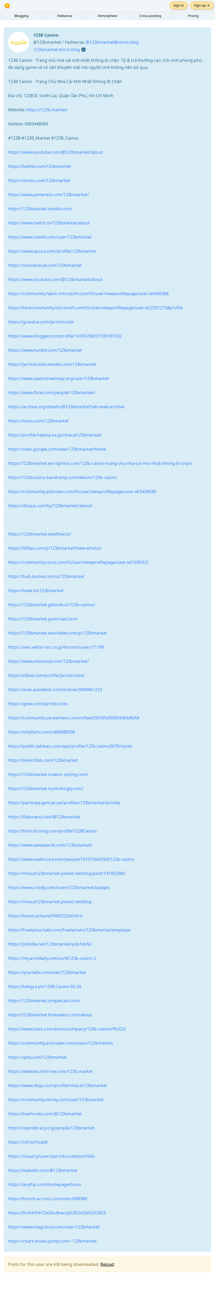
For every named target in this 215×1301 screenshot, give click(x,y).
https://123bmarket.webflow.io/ (39, 534)
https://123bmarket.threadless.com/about (50, 1015)
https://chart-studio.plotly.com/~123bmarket (52, 1241)
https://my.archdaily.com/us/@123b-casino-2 (52, 958)
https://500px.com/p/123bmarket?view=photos (54, 548)
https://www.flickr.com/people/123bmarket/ (51, 392)
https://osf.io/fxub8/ (28, 1142)
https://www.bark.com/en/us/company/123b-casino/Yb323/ (67, 1029)
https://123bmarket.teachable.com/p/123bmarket (57, 633)
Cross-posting (150, 15)
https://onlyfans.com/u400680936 (41, 732)
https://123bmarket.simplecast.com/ (44, 1001)
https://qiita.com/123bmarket (37, 1057)
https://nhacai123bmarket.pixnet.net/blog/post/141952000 (66, 873)
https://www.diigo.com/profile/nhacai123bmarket (57, 1085)
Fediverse (64, 15)
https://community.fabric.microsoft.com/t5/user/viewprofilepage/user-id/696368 (88, 293)
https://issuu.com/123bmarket (38, 421)
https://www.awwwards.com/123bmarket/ (50, 845)
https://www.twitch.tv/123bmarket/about (49, 223)
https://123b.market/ (47, 110)
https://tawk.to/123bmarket (35, 590)
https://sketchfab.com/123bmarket (43, 760)
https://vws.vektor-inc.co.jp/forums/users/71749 (56, 647)
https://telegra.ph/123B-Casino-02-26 (44, 986)
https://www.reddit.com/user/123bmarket (50, 237)
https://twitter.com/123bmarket (39, 166)
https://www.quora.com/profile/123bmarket (52, 251)
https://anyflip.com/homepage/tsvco (44, 1184)
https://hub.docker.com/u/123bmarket (46, 576)
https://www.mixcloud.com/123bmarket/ (48, 661)
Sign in (178, 5)
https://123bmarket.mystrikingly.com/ (45, 788)
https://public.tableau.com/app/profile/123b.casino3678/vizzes (70, 746)
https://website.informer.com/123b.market (50, 1071)
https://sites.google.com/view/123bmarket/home (57, 449)
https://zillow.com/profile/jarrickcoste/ (46, 675)
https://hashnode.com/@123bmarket (45, 1114)
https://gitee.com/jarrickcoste (37, 704)
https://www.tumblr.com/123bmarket (45, 350)
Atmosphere (107, 15)
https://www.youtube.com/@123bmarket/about (55, 152)
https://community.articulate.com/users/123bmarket (60, 1043)
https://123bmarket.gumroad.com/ (43, 619)
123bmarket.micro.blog (56, 49)
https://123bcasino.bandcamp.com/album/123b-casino (62, 477)
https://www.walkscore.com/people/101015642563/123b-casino (71, 859)
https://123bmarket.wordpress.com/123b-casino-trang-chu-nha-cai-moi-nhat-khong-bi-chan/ (100, 463)
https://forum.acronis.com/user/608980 (47, 1198)
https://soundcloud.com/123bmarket (45, 265)
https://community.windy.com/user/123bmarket (56, 1099)
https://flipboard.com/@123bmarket (44, 817)
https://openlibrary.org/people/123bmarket (51, 1128)
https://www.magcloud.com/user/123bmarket (54, 1227)
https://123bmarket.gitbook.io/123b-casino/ (51, 605)
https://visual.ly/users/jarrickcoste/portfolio (51, 1156)
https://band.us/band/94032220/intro (45, 916)
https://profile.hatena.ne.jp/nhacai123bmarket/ (55, 435)
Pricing (193, 15)
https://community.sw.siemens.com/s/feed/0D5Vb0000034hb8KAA (73, 718)
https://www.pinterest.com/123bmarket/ (48, 194)
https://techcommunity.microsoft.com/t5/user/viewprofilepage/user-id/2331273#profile (95, 308)
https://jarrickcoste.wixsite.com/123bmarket (52, 364)
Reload (107, 1264)
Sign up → (202, 5)
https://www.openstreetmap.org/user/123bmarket (58, 378)
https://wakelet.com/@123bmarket (42, 1170)
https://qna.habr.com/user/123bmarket (47, 972)
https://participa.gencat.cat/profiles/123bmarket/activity (64, 803)
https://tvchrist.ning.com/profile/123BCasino (52, 831)
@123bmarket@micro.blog (112, 42)
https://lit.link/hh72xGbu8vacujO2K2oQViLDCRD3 (57, 1213)
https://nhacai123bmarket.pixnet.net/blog (50, 902)
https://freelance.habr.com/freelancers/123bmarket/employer (69, 930)
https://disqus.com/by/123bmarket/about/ (50, 506)
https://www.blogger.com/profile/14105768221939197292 (65, 336)
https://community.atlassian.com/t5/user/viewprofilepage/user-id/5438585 (82, 491)
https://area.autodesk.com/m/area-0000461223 (55, 689)
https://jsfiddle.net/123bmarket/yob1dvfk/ (50, 944)
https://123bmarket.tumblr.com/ (40, 209)
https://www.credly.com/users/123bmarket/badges (59, 887)
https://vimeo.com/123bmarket (39, 180)
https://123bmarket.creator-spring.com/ (48, 774)
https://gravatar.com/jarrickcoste (41, 322)
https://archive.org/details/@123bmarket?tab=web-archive (66, 407)
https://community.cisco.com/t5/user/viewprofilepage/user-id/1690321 (78, 562)
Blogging (21, 15)
